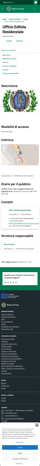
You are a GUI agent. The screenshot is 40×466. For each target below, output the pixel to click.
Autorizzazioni (6, 349)
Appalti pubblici (6, 346)
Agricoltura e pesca (8, 339)
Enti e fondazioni (7, 321)
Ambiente (4, 341)
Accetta (20, 447)
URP (5, 421)
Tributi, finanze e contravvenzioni (13, 368)
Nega (20, 453)
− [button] (4, 150)
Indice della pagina (8, 50)
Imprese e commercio (8, 361)
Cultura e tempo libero (9, 353)
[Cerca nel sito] (34, 8)
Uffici (3, 319)
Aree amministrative (8, 317)
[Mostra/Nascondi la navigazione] (2, 8)
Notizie (3, 383)
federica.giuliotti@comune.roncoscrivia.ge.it (24, 223)
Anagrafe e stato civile (9, 344)
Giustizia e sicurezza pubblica (11, 358)
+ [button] (4, 147)
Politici (3, 324)
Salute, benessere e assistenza (12, 366)
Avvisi (3, 388)
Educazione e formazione (10, 356)
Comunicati (5, 385)
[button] (37, 425)
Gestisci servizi (19, 442)
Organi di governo (7, 314)
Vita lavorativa (6, 373)
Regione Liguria (7, 2)
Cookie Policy (19, 463)
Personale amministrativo (10, 326)
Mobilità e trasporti (8, 363)
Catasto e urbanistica (8, 351)
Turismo (4, 371)
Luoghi (3, 398)
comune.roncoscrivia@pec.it (14, 418)
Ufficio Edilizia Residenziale (20, 210)
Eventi (3, 400)
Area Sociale (9, 244)
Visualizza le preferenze (20, 459)
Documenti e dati (7, 329)
